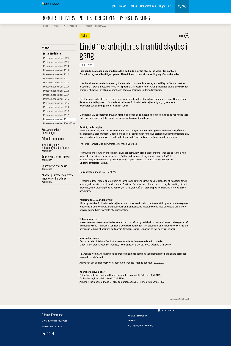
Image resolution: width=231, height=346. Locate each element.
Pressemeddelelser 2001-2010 (59, 123)
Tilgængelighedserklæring (140, 325)
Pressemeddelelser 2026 (56, 58)
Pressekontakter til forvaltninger (52, 131)
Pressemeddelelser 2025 (56, 62)
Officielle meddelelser (53, 139)
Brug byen (105, 18)
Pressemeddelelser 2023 (56, 70)
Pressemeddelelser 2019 (56, 86)
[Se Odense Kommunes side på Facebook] (53, 334)
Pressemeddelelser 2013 (56, 111)
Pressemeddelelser (52, 53)
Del (181, 35)
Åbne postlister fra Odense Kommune (56, 159)
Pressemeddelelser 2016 (56, 99)
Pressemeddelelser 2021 (56, 78)
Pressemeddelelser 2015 (56, 103)
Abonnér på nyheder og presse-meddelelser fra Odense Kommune (58, 178)
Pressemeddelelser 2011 (56, 119)
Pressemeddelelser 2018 (56, 90)
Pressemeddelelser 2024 (56, 66)
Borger (49, 18)
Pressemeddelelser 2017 (56, 94)
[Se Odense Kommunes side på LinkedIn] (43, 334)
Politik (85, 18)
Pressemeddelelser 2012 (56, 115)
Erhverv (67, 18)
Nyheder (46, 47)
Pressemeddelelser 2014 (56, 107)
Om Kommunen (148, 6)
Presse (122, 6)
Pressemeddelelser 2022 (56, 74)
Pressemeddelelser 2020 (56, 82)
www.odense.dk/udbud (91, 257)
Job (114, 6)
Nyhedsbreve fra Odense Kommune (54, 168)
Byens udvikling (134, 18)
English (133, 6)
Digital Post (165, 6)
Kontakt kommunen (137, 315)
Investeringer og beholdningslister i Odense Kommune (55, 148)
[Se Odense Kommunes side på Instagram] (48, 334)
